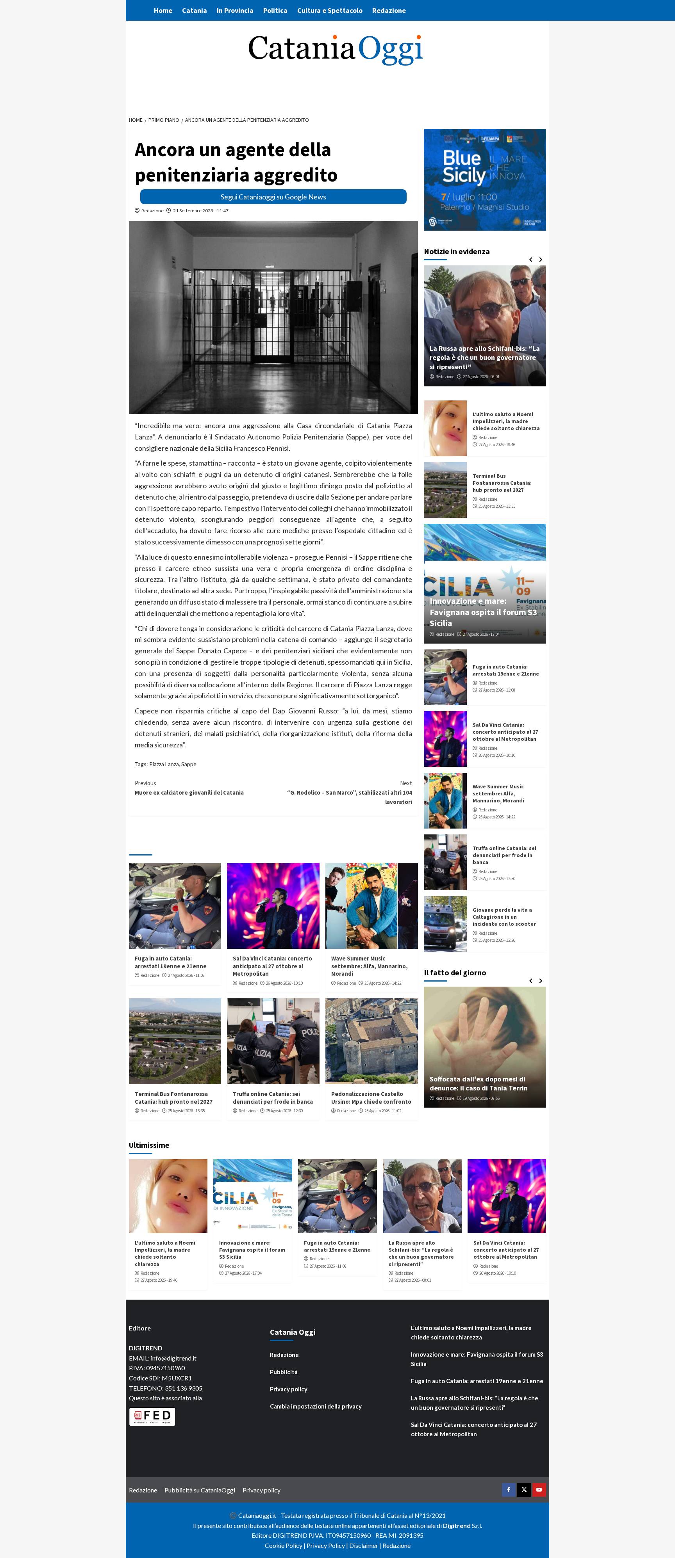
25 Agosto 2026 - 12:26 (497, 940)
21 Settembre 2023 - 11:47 (201, 210)
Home (163, 10)
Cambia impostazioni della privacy (316, 1406)
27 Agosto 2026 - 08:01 (481, 376)
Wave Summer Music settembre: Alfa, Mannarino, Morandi (369, 966)
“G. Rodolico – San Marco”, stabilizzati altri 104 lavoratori (349, 792)
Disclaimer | (365, 1545)
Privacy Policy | (328, 1545)
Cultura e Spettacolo (329, 10)
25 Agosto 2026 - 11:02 (382, 1110)
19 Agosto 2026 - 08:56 (481, 1098)
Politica (275, 10)
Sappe (188, 764)
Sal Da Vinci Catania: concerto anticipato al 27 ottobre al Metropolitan (272, 966)
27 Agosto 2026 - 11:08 (186, 975)
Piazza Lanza (164, 764)
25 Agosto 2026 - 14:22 (382, 983)
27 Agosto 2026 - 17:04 (481, 634)
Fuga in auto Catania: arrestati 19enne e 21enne (171, 962)
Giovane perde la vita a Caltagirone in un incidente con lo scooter (504, 916)
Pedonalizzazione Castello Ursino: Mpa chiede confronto (371, 1097)
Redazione (389, 10)
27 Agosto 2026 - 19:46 (497, 444)
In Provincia (235, 10)
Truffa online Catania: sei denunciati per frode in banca (273, 1097)
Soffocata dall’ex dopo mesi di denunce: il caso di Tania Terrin (479, 1083)
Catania (194, 10)
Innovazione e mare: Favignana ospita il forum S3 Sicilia (483, 611)
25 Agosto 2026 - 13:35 (186, 1110)
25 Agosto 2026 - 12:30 (284, 1110)
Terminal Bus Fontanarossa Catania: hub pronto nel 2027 (173, 1097)
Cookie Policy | (286, 1545)
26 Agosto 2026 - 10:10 (284, 983)
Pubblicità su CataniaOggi (199, 1490)
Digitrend (457, 1525)
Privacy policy (288, 1389)
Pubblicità (284, 1371)
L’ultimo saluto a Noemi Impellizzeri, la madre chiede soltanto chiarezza (506, 421)
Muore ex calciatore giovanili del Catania (189, 787)
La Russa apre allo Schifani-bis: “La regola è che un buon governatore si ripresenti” (485, 357)
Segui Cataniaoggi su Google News (273, 196)
